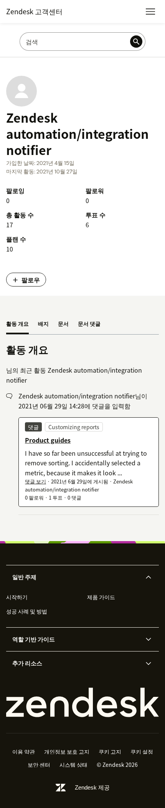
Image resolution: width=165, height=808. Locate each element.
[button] (76, 577)
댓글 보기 (35, 481)
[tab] (17, 324)
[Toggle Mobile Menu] (150, 11)
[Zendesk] (82, 703)
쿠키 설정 (141, 751)
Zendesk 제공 (92, 787)
